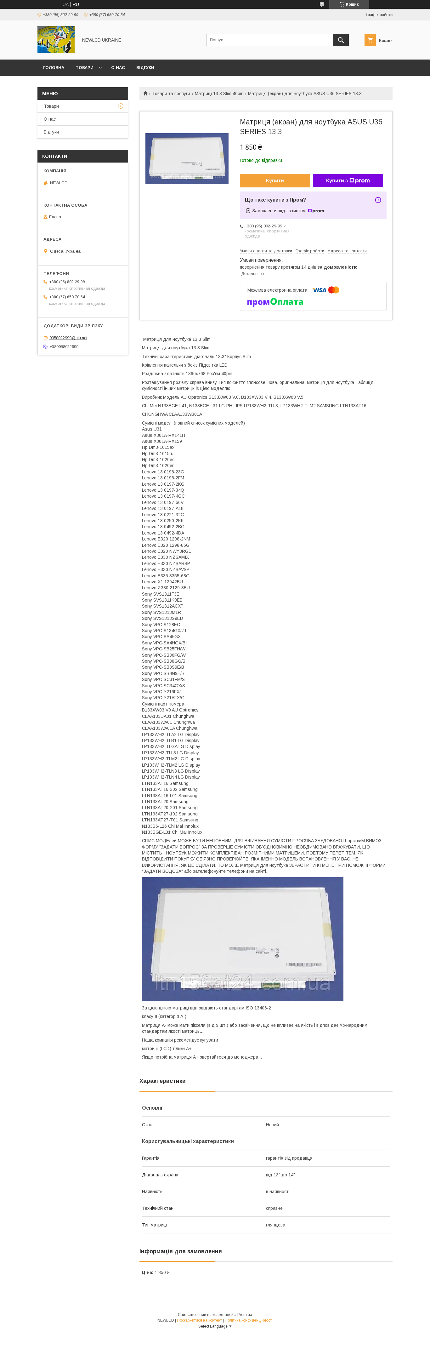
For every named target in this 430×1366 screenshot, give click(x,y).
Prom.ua (244, 1314)
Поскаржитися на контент (199, 1320)
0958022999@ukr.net (68, 337)
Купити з (337, 180)
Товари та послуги (171, 93)
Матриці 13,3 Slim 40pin (219, 93)
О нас (118, 67)
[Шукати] (341, 40)
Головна (53, 67)
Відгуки (145, 67)
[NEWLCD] (56, 51)
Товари (84, 67)
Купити (275, 180)
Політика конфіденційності (249, 1320)
